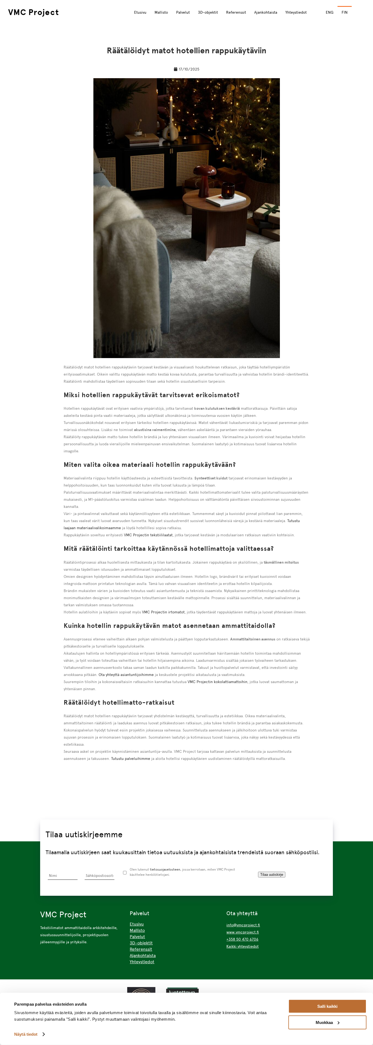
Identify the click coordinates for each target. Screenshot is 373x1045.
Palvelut (183, 12)
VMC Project (33, 12)
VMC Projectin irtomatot (163, 612)
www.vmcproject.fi (242, 932)
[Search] (361, 12)
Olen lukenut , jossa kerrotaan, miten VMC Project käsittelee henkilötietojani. (182, 871)
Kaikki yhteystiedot (242, 946)
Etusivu (140, 12)
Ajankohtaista (265, 12)
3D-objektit (208, 12)
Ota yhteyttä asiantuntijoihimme (126, 674)
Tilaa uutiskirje (271, 875)
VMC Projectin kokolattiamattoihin (217, 682)
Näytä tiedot (25, 1034)
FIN (345, 12)
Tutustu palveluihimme (130, 758)
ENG (329, 12)
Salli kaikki (327, 1006)
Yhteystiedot (296, 12)
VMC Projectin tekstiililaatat (148, 535)
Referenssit (236, 12)
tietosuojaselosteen (165, 869)
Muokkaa (324, 1022)
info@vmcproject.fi (243, 925)
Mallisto (161, 12)
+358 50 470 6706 (242, 939)
